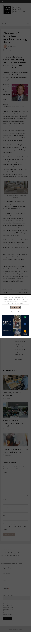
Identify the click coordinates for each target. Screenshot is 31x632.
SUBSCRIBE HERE (15, 307)
